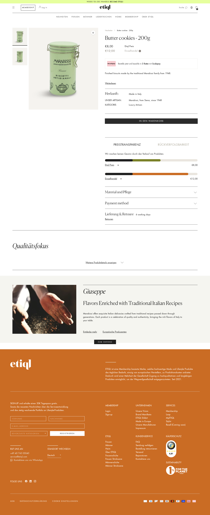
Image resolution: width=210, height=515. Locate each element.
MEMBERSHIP (28, 7)
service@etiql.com (18, 457)
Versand (139, 452)
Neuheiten (62, 17)
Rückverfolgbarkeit (173, 144)
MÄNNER (87, 17)
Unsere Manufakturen (146, 425)
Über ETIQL (110, 452)
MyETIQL (170, 418)
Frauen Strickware (113, 459)
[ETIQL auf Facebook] (26, 481)
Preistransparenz (127, 144)
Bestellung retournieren (146, 449)
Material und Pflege (118, 192)
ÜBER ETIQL (148, 17)
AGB (12, 501)
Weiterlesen (110, 83)
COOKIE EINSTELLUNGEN (65, 501)
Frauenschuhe (111, 456)
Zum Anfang (105, 342)
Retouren (109, 219)
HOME (118, 17)
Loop (168, 415)
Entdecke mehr (90, 332)
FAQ (138, 442)
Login (107, 411)
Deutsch (51, 455)
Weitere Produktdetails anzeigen (101, 263)
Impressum (141, 428)
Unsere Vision (142, 411)
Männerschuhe (112, 462)
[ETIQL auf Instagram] (35, 481)
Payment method (116, 203)
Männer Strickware (114, 466)
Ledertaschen (104, 17)
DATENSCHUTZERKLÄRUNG (33, 501)
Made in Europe (143, 421)
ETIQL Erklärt (142, 418)
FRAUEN (76, 17)
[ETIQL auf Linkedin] (30, 481)
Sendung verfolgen (144, 445)
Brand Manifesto (143, 415)
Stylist (168, 421)
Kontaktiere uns (143, 459)
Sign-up (108, 415)
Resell (175, 425)
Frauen (108, 442)
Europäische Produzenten (115, 332)
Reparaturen (141, 456)
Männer (109, 445)
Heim (107, 449)
